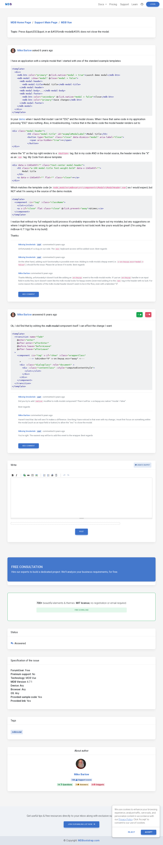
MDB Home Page (21, 22)
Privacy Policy (126, 819)
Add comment (28, 294)
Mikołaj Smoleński (26, 244)
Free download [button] (82, 610)
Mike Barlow (24, 50)
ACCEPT (148, 832)
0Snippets (98, 785)
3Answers (82, 785)
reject (131, 832)
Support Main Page (46, 22)
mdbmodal (16, 732)
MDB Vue (66, 22)
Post (81, 532)
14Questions (65, 785)
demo (22, 119)
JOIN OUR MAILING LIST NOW (80, 824)
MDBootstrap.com (88, 840)
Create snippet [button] (143, 465)
